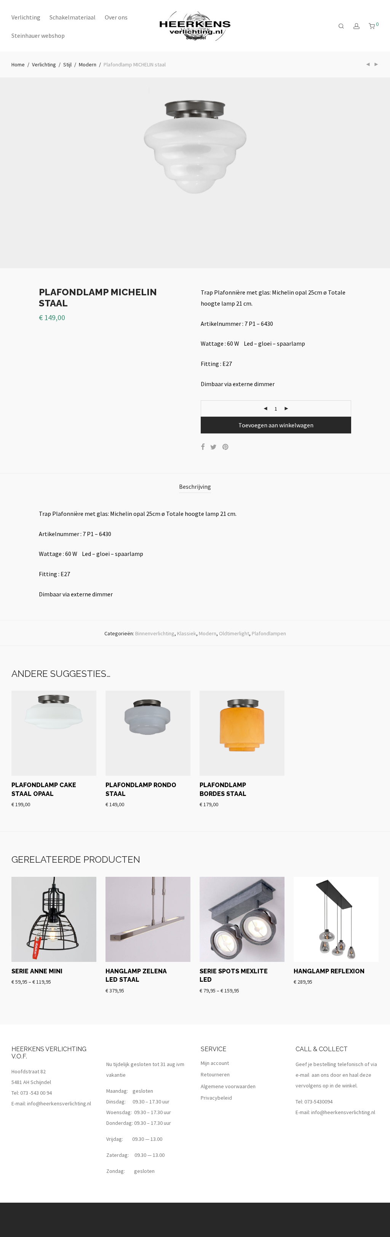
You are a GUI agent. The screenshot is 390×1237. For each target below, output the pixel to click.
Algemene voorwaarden (228, 1086)
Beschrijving (195, 486)
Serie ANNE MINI (36, 971)
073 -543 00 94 (36, 1092)
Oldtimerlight (234, 633)
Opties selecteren (29, 981)
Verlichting (25, 17)
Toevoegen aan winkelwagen (275, 425)
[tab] (195, 486)
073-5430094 (318, 1101)
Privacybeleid (216, 1097)
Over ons (116, 17)
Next (377, 172)
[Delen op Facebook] (203, 447)
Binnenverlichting (154, 633)
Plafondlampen (269, 633)
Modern (87, 64)
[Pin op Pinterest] (225, 447)
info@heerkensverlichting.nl (59, 1103)
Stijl (67, 64)
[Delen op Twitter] (213, 447)
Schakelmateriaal (73, 17)
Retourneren (215, 1074)
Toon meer (23, 804)
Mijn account (215, 1063)
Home (18, 64)
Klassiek (186, 633)
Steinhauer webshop (38, 35)
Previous (13, 172)
